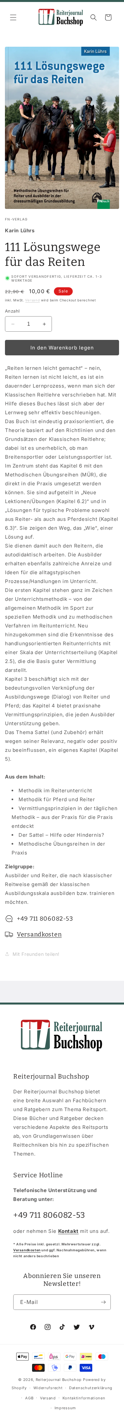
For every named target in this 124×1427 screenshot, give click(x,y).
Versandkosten (39, 934)
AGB (29, 1398)
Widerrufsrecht (48, 1388)
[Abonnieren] (103, 1302)
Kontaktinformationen (83, 1398)
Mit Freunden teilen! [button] (36, 954)
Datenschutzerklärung (90, 1388)
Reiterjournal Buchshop (59, 1379)
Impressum (65, 1408)
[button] (13, 17)
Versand (32, 300)
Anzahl (12, 311)
